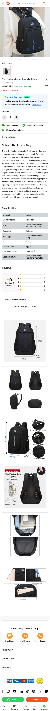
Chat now (15, 700)
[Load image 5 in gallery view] (21, 59)
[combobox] (30, 3)
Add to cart (37, 700)
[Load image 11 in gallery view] (38, 59)
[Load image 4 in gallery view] (19, 59)
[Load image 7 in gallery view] (27, 59)
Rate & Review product (15, 299)
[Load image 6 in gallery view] (24, 59)
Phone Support (40, 641)
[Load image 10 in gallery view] (35, 59)
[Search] (44, 3)
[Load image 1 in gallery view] (10, 59)
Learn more (36, 105)
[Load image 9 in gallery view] (33, 59)
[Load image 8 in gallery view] (30, 59)
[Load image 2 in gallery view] (13, 59)
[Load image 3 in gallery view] (16, 59)
